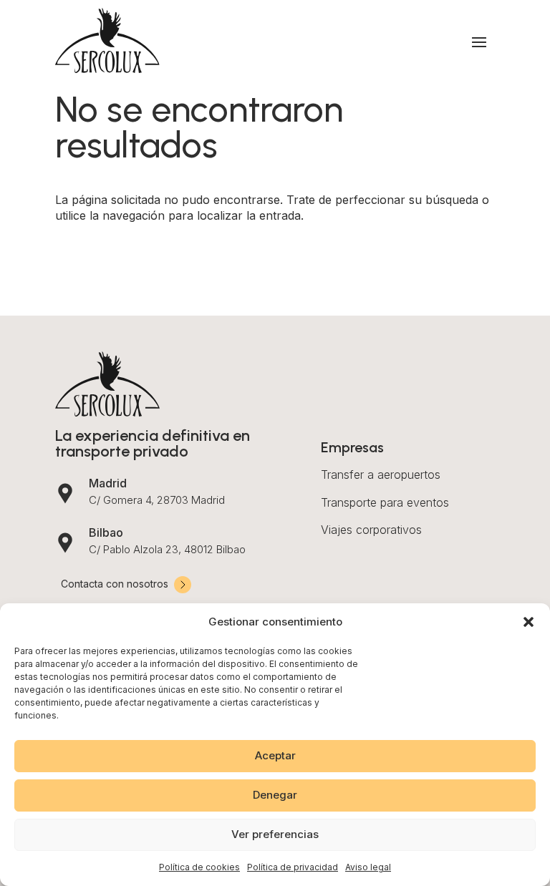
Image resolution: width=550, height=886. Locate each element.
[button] (528, 622)
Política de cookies (199, 867)
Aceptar (275, 755)
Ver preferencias (275, 834)
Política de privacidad (292, 867)
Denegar (275, 795)
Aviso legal (368, 867)
